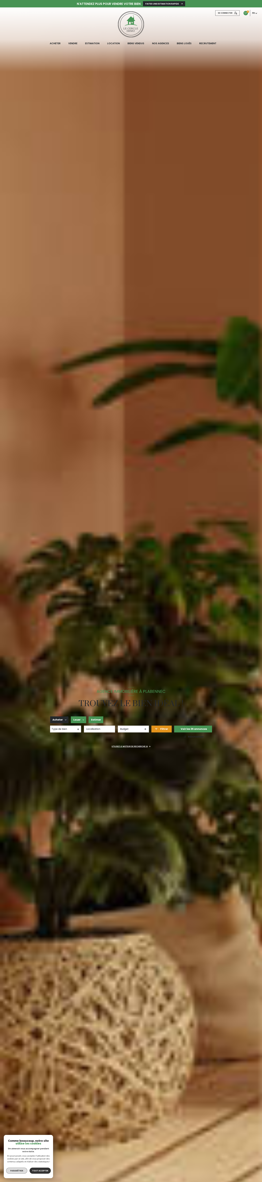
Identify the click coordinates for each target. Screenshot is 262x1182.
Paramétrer (16, 1170)
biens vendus (136, 43)
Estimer (96, 719)
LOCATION (113, 43)
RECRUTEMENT (207, 43)
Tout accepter (40, 1170)
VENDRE (72, 43)
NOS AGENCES (160, 43)
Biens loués (184, 43)
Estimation (92, 43)
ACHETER (55, 43)
